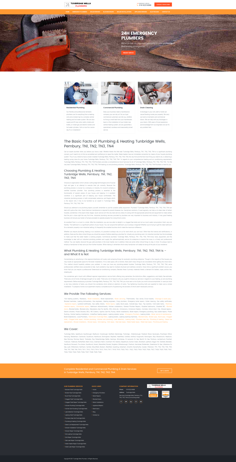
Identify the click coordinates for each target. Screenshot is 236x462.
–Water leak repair (146, 322)
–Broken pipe (152, 317)
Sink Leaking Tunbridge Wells (73, 434)
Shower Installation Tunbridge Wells (75, 428)
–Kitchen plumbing (89, 319)
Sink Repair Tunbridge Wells (73, 437)
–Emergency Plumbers (132, 314)
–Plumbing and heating (160, 322)
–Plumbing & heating (156, 319)
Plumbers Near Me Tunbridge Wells (75, 418)
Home (67, 12)
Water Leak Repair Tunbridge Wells (75, 447)
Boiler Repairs (95, 12)
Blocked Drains (108, 12)
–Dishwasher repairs (82, 306)
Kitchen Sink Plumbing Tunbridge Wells (76, 408)
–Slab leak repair (120, 322)
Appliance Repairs (141, 12)
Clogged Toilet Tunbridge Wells (74, 399)
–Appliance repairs (70, 304)
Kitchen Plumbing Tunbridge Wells (75, 405)
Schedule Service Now (163, 4)
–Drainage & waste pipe (163, 299)
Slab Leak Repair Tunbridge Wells (74, 440)
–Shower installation (79, 322)
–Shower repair (91, 322)
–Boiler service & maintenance (161, 314)
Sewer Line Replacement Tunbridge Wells (76, 424)
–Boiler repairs (110, 304)
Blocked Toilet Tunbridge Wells (73, 389)
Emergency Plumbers (79, 12)
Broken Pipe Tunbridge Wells (73, 393)
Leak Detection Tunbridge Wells (74, 412)
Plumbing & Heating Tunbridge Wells (75, 421)
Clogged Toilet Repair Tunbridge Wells (75, 402)
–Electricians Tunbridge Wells (97, 317)
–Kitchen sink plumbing (104, 319)
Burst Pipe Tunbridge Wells (72, 396)
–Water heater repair (132, 322)
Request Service (128, 53)
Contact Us (166, 12)
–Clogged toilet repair (75, 319)
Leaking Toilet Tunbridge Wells (73, 415)
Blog (94, 412)
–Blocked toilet (143, 317)
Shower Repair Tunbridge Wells (74, 431)
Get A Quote (164, 371)
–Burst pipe (161, 317)
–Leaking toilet (129, 319)
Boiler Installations (124, 12)
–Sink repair (110, 322)
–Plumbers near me (141, 319)
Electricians (154, 12)
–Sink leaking (101, 322)
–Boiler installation (93, 299)
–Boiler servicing (119, 299)
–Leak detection (118, 319)
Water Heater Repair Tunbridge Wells (75, 443)
